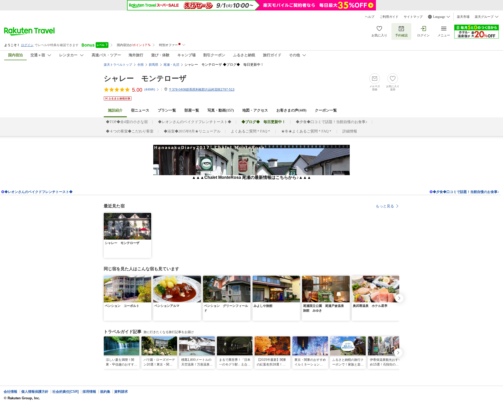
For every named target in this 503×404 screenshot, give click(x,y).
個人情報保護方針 (34, 392)
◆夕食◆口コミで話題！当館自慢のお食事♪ (331, 122)
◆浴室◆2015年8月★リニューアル (192, 131)
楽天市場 (463, 17)
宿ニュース (140, 110)
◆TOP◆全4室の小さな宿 (127, 122)
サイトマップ (413, 17)
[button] (148, 216)
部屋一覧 (191, 110)
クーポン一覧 (326, 110)
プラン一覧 (167, 110)
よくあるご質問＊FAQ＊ (251, 131)
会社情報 (10, 392)
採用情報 (89, 392)
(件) (149, 89)
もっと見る (385, 206)
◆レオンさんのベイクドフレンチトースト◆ (194, 122)
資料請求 (121, 392)
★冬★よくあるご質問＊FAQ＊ (306, 131)
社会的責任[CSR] (65, 392)
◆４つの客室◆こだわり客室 (130, 131)
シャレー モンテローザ (145, 78)
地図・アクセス (255, 110)
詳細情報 (349, 131)
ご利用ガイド (389, 17)
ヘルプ (369, 17)
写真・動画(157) (220, 110)
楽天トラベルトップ (118, 65)
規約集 (105, 392)
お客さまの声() (291, 110)
